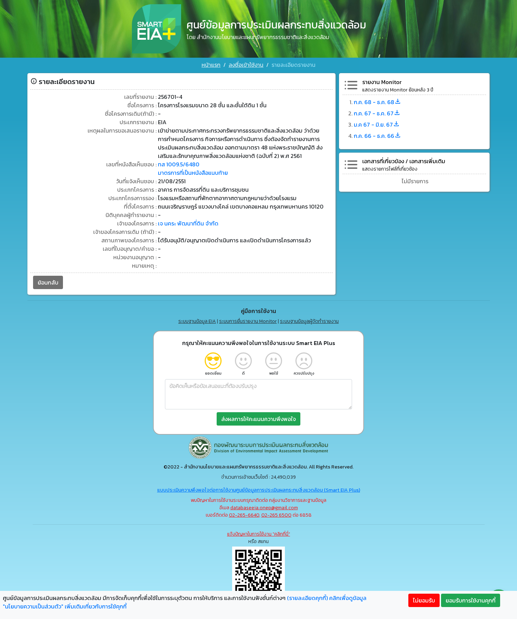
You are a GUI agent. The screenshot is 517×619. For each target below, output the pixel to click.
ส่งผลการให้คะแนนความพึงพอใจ (258, 419)
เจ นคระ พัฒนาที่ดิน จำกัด (188, 223)
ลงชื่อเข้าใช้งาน (246, 64)
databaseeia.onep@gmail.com (264, 507)
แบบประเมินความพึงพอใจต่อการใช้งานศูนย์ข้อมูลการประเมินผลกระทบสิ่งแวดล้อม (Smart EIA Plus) (258, 490)
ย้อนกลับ (48, 282)
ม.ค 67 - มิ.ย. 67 (373, 124)
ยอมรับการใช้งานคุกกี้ (471, 600)
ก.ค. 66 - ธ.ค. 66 (374, 136)
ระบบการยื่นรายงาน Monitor (248, 321)
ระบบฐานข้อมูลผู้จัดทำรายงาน (309, 321)
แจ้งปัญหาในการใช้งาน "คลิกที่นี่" (258, 534)
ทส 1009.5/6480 (178, 164)
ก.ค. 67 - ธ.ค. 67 (374, 113)
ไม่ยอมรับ (424, 600)
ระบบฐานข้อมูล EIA (197, 321)
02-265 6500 (276, 515)
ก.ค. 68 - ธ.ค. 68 (374, 102)
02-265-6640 (244, 515)
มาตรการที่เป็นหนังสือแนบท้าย (193, 172)
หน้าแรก (211, 64)
